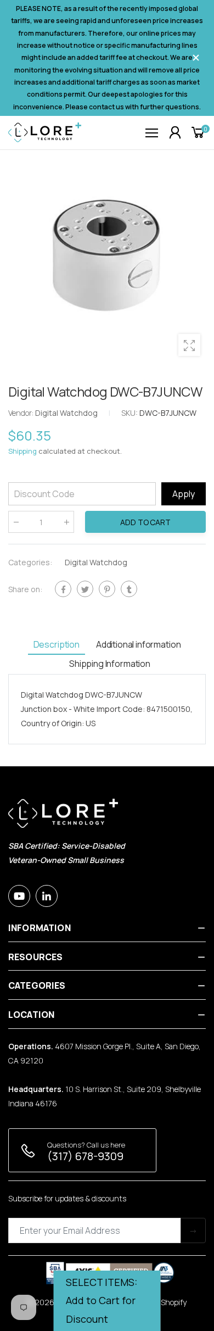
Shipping (22, 451)
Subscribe (193, 1230)
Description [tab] (56, 644)
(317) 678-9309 (85, 1156)
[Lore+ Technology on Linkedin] (47, 896)
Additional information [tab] (138, 644)
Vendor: (21, 413)
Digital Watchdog (96, 562)
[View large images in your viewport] (189, 345)
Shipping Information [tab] (109, 664)
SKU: (130, 413)
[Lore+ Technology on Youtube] (19, 896)
